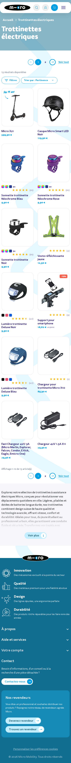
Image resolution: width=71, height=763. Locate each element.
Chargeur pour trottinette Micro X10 (51, 386)
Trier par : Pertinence (39, 80)
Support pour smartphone (46, 321)
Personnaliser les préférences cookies (35, 749)
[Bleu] (10, 315)
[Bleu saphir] (10, 186)
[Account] (45, 7)
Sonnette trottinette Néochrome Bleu (14, 197)
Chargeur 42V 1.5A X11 (52, 444)
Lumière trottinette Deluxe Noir (14, 325)
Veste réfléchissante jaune (51, 257)
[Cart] (54, 7)
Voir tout (63, 62)
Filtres (10, 80)
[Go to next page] (52, 62)
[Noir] (2, 315)
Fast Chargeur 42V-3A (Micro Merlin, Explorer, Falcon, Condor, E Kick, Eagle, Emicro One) (16, 449)
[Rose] (6, 315)
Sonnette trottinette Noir (14, 261)
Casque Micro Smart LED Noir (53, 132)
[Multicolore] (2, 186)
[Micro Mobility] (17, 7)
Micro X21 (7, 131)
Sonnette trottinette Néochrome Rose (51, 197)
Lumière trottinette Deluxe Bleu (14, 389)
